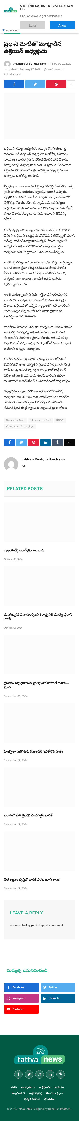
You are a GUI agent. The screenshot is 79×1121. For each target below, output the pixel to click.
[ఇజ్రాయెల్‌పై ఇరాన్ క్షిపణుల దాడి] (39, 522)
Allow (66, 23)
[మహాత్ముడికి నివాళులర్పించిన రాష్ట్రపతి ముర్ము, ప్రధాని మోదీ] (39, 586)
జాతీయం (59, 1087)
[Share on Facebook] (14, 84)
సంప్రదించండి (18, 1093)
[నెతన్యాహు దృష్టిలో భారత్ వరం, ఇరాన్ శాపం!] (39, 851)
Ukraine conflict (40, 420)
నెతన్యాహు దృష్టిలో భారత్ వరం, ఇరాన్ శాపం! (32, 879)
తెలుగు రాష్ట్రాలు (54, 1093)
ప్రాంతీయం (49, 1099)
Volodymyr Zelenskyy (20, 426)
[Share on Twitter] (35, 84)
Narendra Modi (15, 420)
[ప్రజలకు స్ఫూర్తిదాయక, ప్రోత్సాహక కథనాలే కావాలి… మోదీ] (39, 655)
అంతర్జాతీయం (12, 31)
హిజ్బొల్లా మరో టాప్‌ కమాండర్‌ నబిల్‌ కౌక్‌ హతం (33, 751)
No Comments (56, 69)
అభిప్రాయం (44, 1087)
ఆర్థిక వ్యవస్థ (35, 1093)
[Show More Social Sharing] (71, 84)
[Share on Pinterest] (56, 84)
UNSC (60, 420)
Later (44, 23)
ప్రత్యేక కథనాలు (32, 1099)
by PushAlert (12, 27)
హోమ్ (14, 1087)
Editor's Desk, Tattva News (31, 63)
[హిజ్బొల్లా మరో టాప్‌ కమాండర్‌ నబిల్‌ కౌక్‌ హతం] (39, 723)
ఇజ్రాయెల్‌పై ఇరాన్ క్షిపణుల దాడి (24, 550)
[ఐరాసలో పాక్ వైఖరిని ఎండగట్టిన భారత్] (39, 787)
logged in (32, 925)
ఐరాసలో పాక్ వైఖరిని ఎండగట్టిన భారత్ (28, 815)
